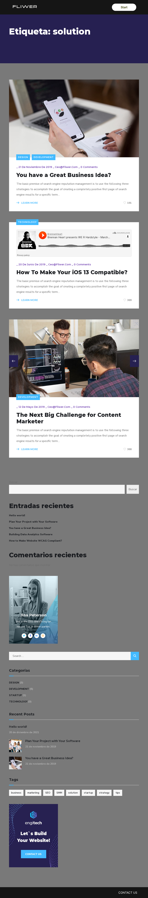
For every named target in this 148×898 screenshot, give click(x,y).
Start (124, 7)
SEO (47, 792)
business (16, 792)
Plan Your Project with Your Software (33, 521)
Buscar (13, 482)
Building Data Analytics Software (31, 534)
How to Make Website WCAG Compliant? (35, 540)
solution (73, 792)
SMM (59, 792)
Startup (15, 695)
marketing (33, 792)
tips (118, 792)
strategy (104, 792)
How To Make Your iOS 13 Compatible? (71, 272)
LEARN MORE (29, 203)
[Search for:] (74, 656)
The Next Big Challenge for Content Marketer (68, 418)
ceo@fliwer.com (66, 167)
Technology (27, 222)
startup (88, 792)
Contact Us (127, 892)
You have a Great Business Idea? (63, 175)
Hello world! (17, 515)
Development (44, 157)
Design (23, 157)
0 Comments (89, 167)
